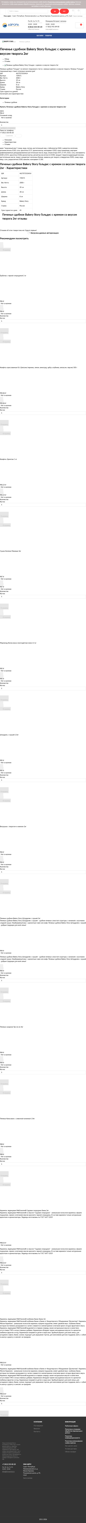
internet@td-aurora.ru (52, 29)
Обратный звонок (33, 29)
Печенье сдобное (24, 41)
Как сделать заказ (71, 1446)
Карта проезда (77, 16)
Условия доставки (71, 1449)
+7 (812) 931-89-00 (52, 27)
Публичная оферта (71, 1426)
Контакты (37, 1431)
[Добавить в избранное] (1, 243)
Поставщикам (38, 1426)
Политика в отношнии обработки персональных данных (73, 1431)
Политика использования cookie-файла (61, 2)
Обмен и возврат (70, 1452)
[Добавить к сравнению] (1, 246)
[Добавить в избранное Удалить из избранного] (18, 135)
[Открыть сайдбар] (3, 11)
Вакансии (37, 1428)
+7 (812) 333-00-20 (7, 133)
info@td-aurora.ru (8, 1471)
